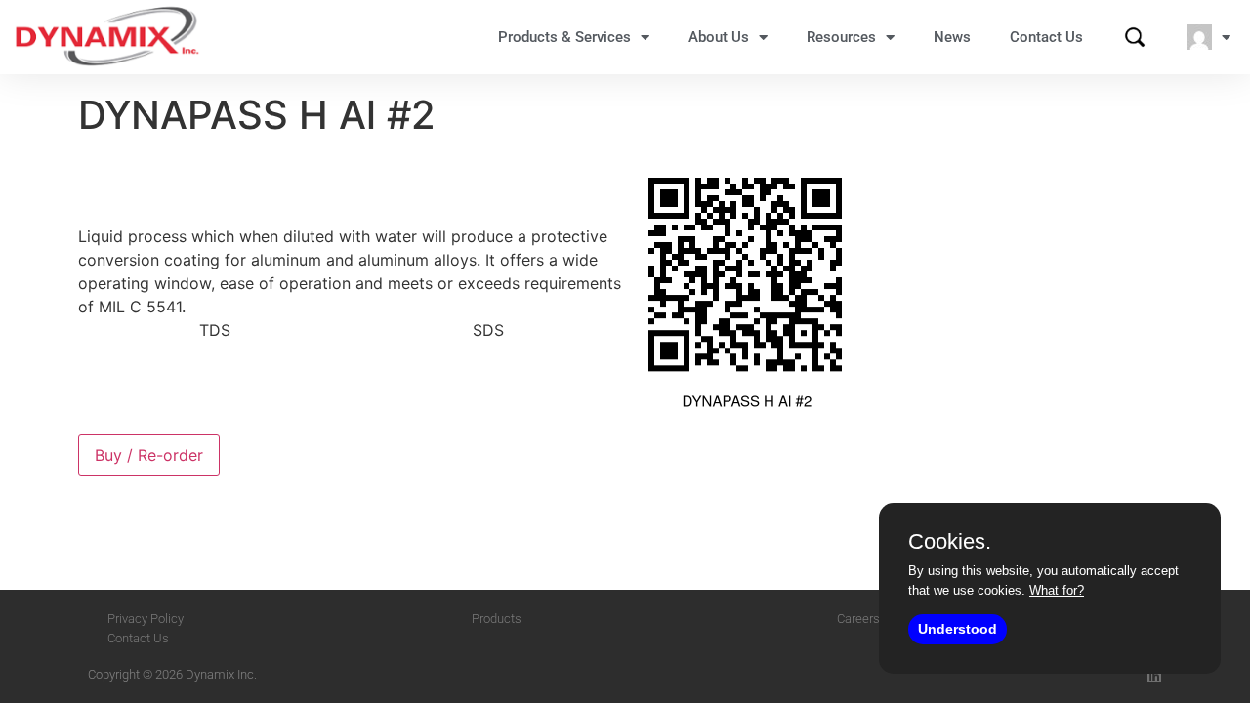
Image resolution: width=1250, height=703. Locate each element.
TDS (214, 330)
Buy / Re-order (149, 455)
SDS (488, 330)
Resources (841, 37)
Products (496, 618)
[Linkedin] (1154, 675)
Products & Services (564, 37)
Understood (957, 629)
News (952, 37)
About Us (718, 37)
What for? (1056, 590)
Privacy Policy (145, 618)
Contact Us (1046, 37)
